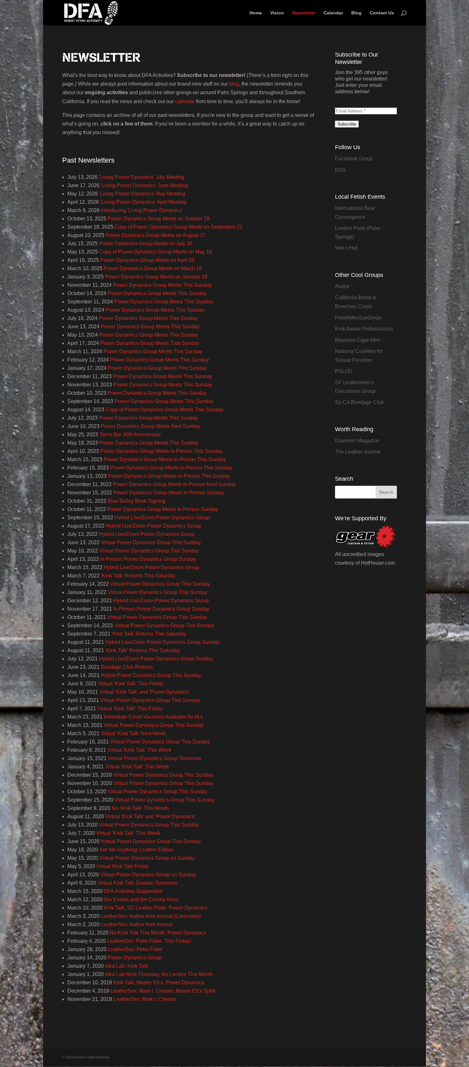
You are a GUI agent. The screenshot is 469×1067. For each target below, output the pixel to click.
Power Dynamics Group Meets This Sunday (162, 285)
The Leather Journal (358, 451)
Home (255, 13)
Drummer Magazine (357, 440)
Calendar (333, 13)
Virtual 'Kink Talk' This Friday (130, 683)
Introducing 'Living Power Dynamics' (142, 210)
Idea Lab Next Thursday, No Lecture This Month (159, 974)
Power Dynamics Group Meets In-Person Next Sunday (174, 484)
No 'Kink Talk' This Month (140, 808)
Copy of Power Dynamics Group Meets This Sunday (164, 409)
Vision (277, 13)
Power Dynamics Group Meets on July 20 (145, 243)
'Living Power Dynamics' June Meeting (144, 185)
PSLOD (344, 371)
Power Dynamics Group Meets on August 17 (155, 235)
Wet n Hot (346, 248)
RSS (340, 170)
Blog (356, 13)
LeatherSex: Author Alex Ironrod (137, 924)
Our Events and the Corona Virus (141, 899)
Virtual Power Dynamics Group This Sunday (151, 542)
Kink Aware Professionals (364, 329)
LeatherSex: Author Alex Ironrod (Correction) (151, 916)
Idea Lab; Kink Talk (126, 966)
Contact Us (382, 13)
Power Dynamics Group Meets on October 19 (159, 218)
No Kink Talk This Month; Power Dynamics (158, 932)
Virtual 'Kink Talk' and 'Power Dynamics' (144, 692)
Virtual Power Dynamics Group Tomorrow (154, 758)
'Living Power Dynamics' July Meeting (141, 177)
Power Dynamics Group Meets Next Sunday (150, 426)
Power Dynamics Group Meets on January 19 (156, 276)
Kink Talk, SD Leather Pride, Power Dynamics (155, 908)
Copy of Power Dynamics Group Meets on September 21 (178, 227)
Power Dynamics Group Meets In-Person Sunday (168, 492)
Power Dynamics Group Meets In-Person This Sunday (161, 451)
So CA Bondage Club (359, 402)
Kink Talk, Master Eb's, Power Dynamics (158, 982)
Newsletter (303, 13)
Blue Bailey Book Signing (137, 501)
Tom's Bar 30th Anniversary (130, 434)
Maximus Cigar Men (357, 340)
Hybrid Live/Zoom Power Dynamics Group (162, 517)
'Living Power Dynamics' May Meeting (142, 193)
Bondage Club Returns (127, 667)
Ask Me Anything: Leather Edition (136, 849)
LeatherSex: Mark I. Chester (144, 999)
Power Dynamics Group (135, 957)
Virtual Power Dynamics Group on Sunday (147, 858)
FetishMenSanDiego (358, 317)
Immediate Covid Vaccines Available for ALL (154, 717)
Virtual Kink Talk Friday (122, 866)
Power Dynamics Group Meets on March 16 (153, 268)
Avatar (342, 286)
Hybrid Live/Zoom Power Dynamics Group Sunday (162, 642)
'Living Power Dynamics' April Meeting (143, 202)
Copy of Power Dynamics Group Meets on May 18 (155, 252)
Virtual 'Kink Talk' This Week (139, 750)
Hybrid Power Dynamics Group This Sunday (151, 675)
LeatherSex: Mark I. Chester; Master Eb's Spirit (162, 991)
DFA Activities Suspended (133, 891)
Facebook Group (354, 158)
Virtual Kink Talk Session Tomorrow (137, 883)
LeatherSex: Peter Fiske (135, 949)
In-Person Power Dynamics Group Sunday (148, 559)
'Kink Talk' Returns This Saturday (138, 575)
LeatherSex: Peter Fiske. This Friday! (149, 941)
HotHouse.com (378, 563)
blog (234, 84)
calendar (185, 101)
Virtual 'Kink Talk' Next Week (133, 733)
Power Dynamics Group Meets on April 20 (147, 260)
